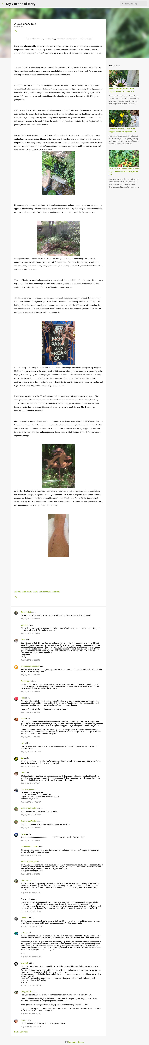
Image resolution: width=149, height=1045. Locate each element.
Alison (23, 718)
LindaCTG (25, 918)
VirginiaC (24, 963)
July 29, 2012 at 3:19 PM (30, 675)
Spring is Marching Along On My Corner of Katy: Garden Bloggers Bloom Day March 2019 (124, 172)
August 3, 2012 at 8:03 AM (31, 957)
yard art (56, 592)
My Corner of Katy (21, 4)
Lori (22, 743)
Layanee (24, 625)
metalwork (27, 592)
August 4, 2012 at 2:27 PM (31, 1014)
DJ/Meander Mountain (30, 847)
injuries (18, 592)
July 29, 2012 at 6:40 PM (30, 712)
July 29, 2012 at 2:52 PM (30, 660)
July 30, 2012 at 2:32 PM (30, 840)
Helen (23, 1020)
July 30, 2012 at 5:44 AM (30, 766)
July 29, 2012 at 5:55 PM (30, 691)
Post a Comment (20, 1032)
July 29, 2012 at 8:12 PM (30, 737)
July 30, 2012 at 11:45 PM (31, 855)
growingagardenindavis (30, 666)
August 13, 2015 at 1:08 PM (31, 1027)
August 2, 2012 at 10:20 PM (31, 926)
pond (35, 592)
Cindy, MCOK (26, 880)
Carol (23, 773)
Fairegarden (25, 681)
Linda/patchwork (27, 789)
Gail (22, 758)
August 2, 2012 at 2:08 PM (31, 911)
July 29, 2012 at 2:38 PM (30, 619)
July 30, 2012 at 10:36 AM (31, 802)
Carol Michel (26, 612)
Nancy (23, 834)
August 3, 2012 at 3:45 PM (31, 985)
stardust (24, 933)
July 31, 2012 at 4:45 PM (30, 874)
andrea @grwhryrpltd (29, 862)
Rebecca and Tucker (29, 808)
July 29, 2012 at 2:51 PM (30, 633)
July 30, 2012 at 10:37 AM (31, 815)
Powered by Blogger (76, 1042)
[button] (15, 31)
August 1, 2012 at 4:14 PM (31, 893)
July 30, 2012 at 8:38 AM (30, 783)
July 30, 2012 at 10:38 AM (31, 828)
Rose (23, 698)
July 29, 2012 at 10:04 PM (31, 752)
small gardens (45, 592)
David (23, 640)
